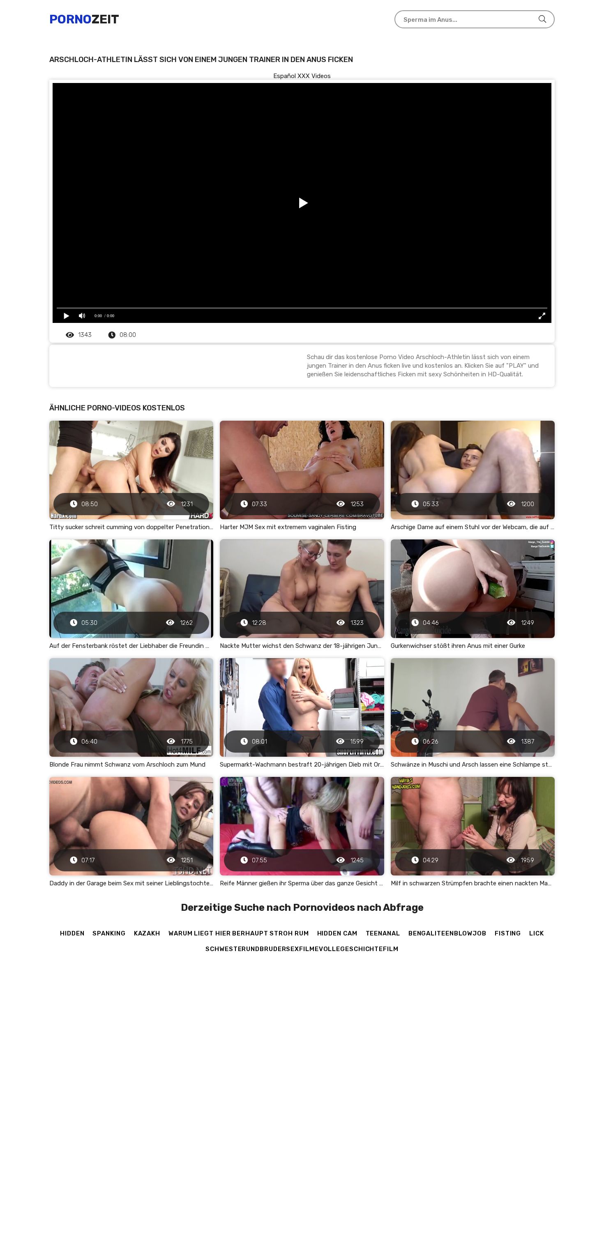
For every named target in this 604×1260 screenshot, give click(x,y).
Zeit (84, 19)
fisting (508, 933)
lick (536, 933)
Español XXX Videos (302, 76)
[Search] (542, 19)
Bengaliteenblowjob (447, 933)
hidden (72, 933)
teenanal (383, 933)
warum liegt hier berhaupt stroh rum (238, 933)
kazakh (147, 933)
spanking (108, 933)
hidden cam (337, 933)
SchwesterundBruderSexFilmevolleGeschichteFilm (302, 949)
